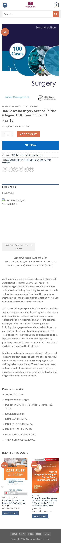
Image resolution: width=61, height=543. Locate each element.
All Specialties (19, 106)
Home (5, 106)
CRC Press (16, 155)
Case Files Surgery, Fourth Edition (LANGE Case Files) (13, 501)
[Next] (58, 492)
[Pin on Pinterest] (26, 169)
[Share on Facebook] (10, 169)
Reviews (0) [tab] (8, 193)
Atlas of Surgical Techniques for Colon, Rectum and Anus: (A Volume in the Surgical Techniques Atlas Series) (44, 502)
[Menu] (5, 5)
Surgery (34, 106)
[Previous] (2, 492)
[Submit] (56, 14)
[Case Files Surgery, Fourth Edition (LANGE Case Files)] (15, 476)
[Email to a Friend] (21, 169)
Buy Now (30, 145)
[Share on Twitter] (15, 169)
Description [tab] (9, 187)
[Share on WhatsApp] (5, 169)
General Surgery (28, 155)
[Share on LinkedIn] (31, 169)
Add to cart (28, 134)
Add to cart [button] (10, 513)
